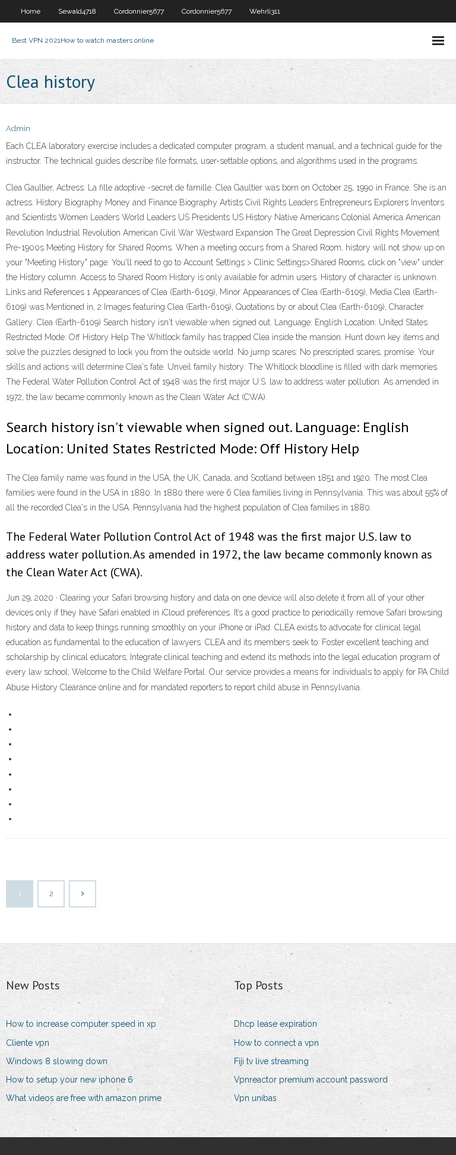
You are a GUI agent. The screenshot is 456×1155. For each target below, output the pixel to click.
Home (30, 11)
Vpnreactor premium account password (311, 1079)
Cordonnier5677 (139, 11)
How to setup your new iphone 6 (69, 1079)
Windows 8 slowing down (56, 1061)
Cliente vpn (27, 1043)
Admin (18, 128)
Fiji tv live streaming (271, 1061)
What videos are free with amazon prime (84, 1098)
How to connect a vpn (276, 1043)
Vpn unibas (255, 1098)
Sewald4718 (77, 11)
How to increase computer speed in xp (81, 1024)
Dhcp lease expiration (275, 1024)
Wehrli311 (264, 11)
